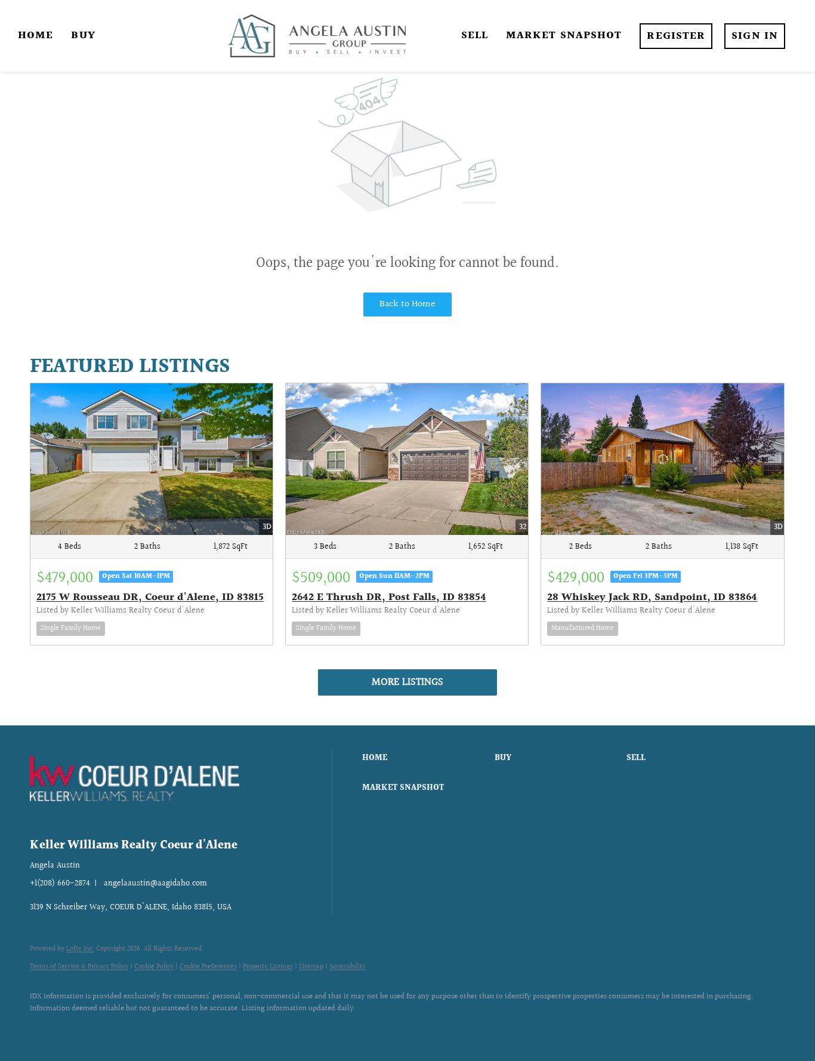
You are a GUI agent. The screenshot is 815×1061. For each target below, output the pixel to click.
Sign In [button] (754, 36)
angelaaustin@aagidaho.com (155, 883)
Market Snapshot (564, 35)
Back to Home (407, 304)
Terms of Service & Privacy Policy (79, 967)
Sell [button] (474, 35)
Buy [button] (83, 35)
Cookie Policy (154, 967)
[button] (425, 758)
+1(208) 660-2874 (60, 883)
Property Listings (268, 967)
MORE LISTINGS (407, 682)
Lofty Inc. (80, 949)
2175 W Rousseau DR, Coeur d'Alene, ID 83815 (150, 597)
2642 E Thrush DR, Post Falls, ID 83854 (389, 597)
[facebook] (44, 1028)
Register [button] (676, 36)
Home (35, 35)
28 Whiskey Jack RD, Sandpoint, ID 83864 (652, 597)
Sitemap (311, 967)
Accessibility (347, 967)
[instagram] (78, 1028)
